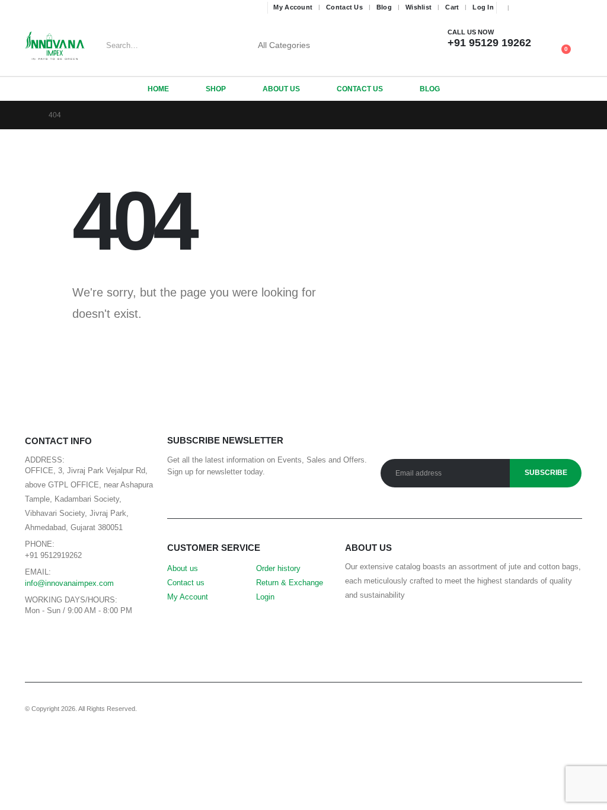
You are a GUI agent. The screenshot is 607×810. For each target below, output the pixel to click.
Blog (384, 7)
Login (265, 597)
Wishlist (418, 7)
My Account (292, 7)
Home (158, 89)
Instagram (90, 639)
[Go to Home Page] (28, 115)
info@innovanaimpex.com (69, 583)
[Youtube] (540, 7)
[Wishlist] (573, 38)
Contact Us (344, 7)
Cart (452, 7)
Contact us (186, 583)
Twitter (64, 639)
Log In (483, 7)
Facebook (37, 639)
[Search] (347, 46)
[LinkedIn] (574, 7)
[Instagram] (557, 7)
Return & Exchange (289, 583)
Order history (278, 569)
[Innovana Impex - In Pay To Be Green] (55, 45)
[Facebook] (523, 7)
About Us (281, 89)
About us (182, 569)
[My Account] (554, 38)
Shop (216, 89)
